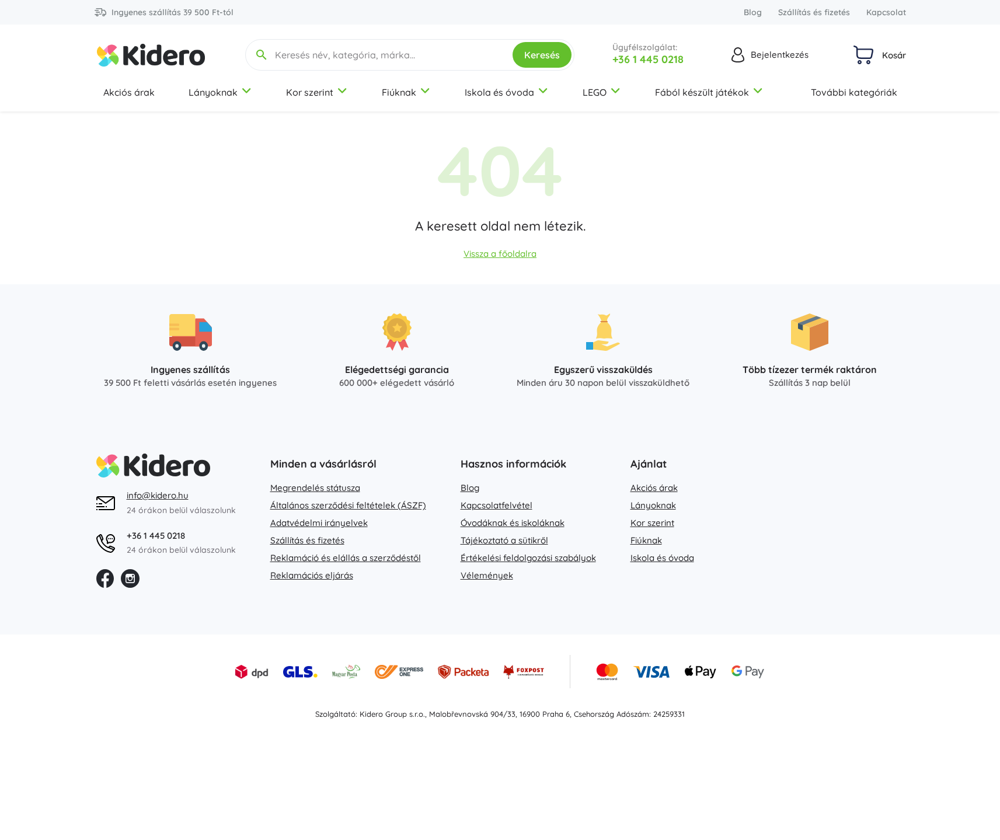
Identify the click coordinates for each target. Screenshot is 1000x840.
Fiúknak (399, 92)
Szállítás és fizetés (814, 12)
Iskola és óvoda (499, 92)
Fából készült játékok (702, 92)
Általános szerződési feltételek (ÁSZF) (348, 505)
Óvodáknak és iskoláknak (513, 522)
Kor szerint (309, 92)
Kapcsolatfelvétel (496, 505)
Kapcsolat (886, 12)
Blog (753, 12)
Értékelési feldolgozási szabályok (528, 557)
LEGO (595, 92)
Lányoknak (213, 92)
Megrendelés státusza (315, 487)
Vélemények (487, 575)
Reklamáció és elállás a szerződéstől (345, 557)
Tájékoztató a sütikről (504, 540)
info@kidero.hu (158, 495)
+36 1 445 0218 (648, 59)
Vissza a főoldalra (500, 253)
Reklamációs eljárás (311, 575)
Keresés (542, 55)
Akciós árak (129, 92)
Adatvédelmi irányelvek (319, 522)
